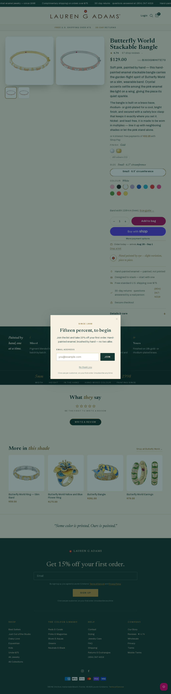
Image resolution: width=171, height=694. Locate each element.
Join (108, 357)
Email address (65, 350)
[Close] (116, 319)
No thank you (85, 367)
